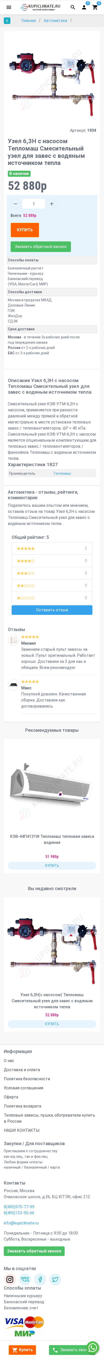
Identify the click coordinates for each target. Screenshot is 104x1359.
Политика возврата (22, 1106)
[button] (93, 806)
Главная (29, 20)
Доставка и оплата (22, 1069)
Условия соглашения (23, 1088)
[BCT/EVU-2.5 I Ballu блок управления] (13, 684)
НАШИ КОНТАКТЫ (22, 1130)
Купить (25, 1349)
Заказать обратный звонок (41, 246)
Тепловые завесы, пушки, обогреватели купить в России (49, 1118)
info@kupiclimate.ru (21, 1223)
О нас (9, 1060)
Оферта (11, 1097)
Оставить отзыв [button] (52, 610)
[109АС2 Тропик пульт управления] (13, 640)
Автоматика (56, 20)
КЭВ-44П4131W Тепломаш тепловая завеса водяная (52, 839)
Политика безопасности (27, 1078)
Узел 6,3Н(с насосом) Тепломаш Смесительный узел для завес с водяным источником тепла (52, 1000)
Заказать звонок (75, 1349)
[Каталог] (9, 7)
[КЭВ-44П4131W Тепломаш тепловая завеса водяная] (52, 787)
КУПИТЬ (25, 230)
